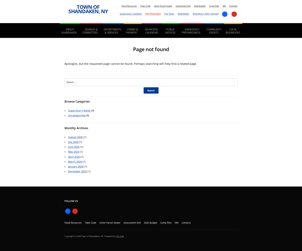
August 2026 (75, 137)
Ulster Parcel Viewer (163, 6)
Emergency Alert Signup (205, 13)
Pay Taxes (169, 13)
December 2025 (77, 171)
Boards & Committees (90, 31)
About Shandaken (68, 31)
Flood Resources (129, 6)
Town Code (145, 6)
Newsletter (183, 13)
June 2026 (74, 147)
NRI (224, 6)
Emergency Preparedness (191, 31)
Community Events (213, 31)
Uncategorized (76, 115)
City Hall (120, 236)
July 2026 (73, 142)
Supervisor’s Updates (131, 13)
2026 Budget (200, 6)
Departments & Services (112, 31)
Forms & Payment (132, 31)
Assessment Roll (183, 6)
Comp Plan (214, 6)
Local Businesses (233, 31)
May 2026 (73, 151)
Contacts (233, 6)
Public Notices (170, 31)
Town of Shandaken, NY (88, 9)
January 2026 (75, 166)
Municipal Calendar (151, 31)
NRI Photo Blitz (153, 13)
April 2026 (74, 157)
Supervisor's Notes (79, 110)
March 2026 (75, 161)
